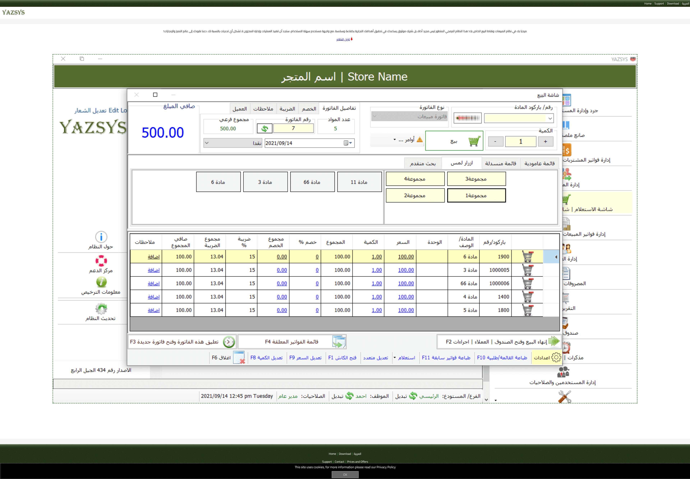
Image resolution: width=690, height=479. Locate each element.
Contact (339, 461)
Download (673, 3)
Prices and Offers (357, 461)
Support (659, 3)
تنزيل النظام (343, 39)
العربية (685, 3)
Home (648, 3)
